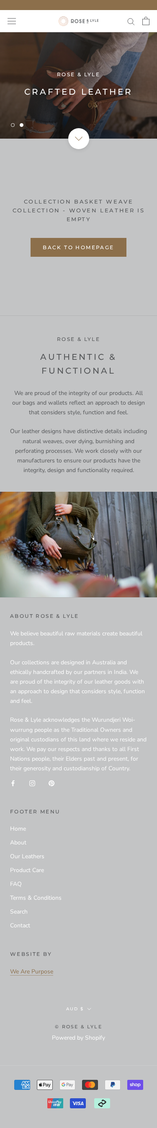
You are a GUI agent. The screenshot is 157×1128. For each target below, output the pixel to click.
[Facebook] (13, 782)
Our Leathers (27, 856)
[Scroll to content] (78, 138)
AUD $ (75, 1009)
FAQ (16, 884)
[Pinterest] (51, 782)
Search (19, 912)
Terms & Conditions (36, 898)
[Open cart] (145, 21)
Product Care (27, 870)
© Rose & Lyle (78, 1027)
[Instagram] (32, 782)
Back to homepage (78, 247)
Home (18, 829)
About (18, 843)
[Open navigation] (12, 21)
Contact (20, 925)
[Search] (131, 21)
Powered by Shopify (78, 1038)
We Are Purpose (31, 972)
